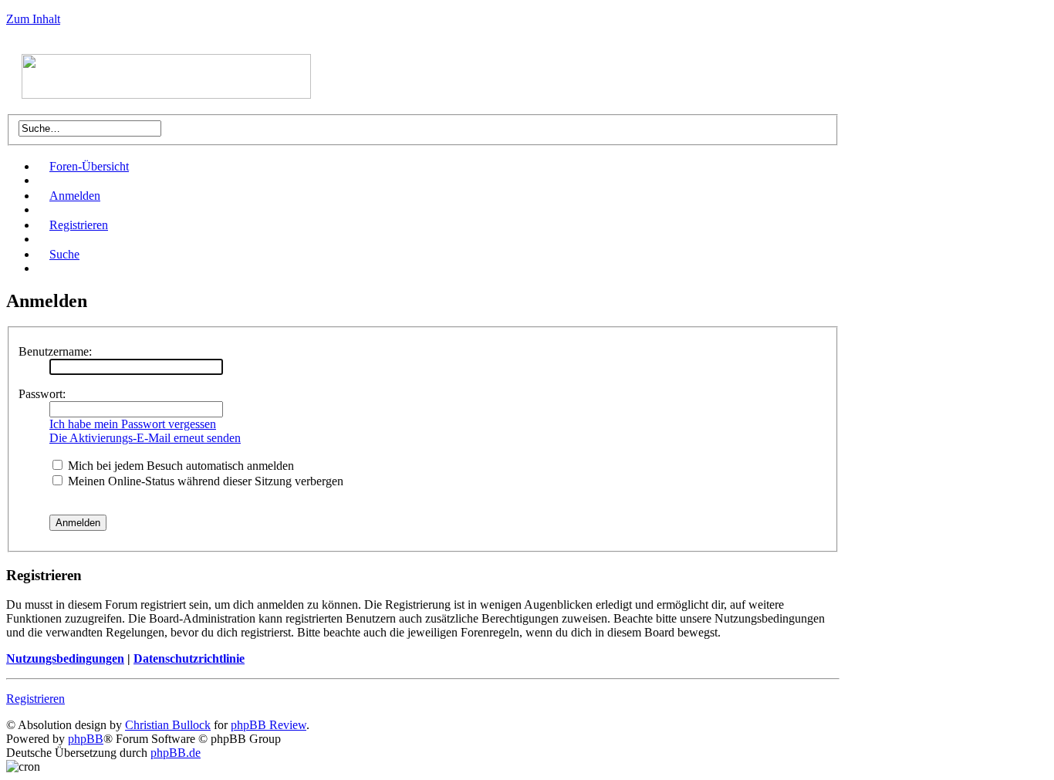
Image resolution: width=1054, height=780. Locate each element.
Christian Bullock (168, 724)
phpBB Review (268, 724)
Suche (64, 254)
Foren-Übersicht (89, 166)
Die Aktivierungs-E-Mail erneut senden (145, 437)
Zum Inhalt (33, 18)
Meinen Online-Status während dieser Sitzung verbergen (204, 481)
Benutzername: (55, 351)
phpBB (85, 738)
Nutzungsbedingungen (65, 658)
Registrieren (78, 224)
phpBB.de (175, 752)
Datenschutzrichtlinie (189, 658)
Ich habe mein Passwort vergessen (132, 424)
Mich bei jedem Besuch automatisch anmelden (179, 465)
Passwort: (42, 393)
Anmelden (74, 195)
